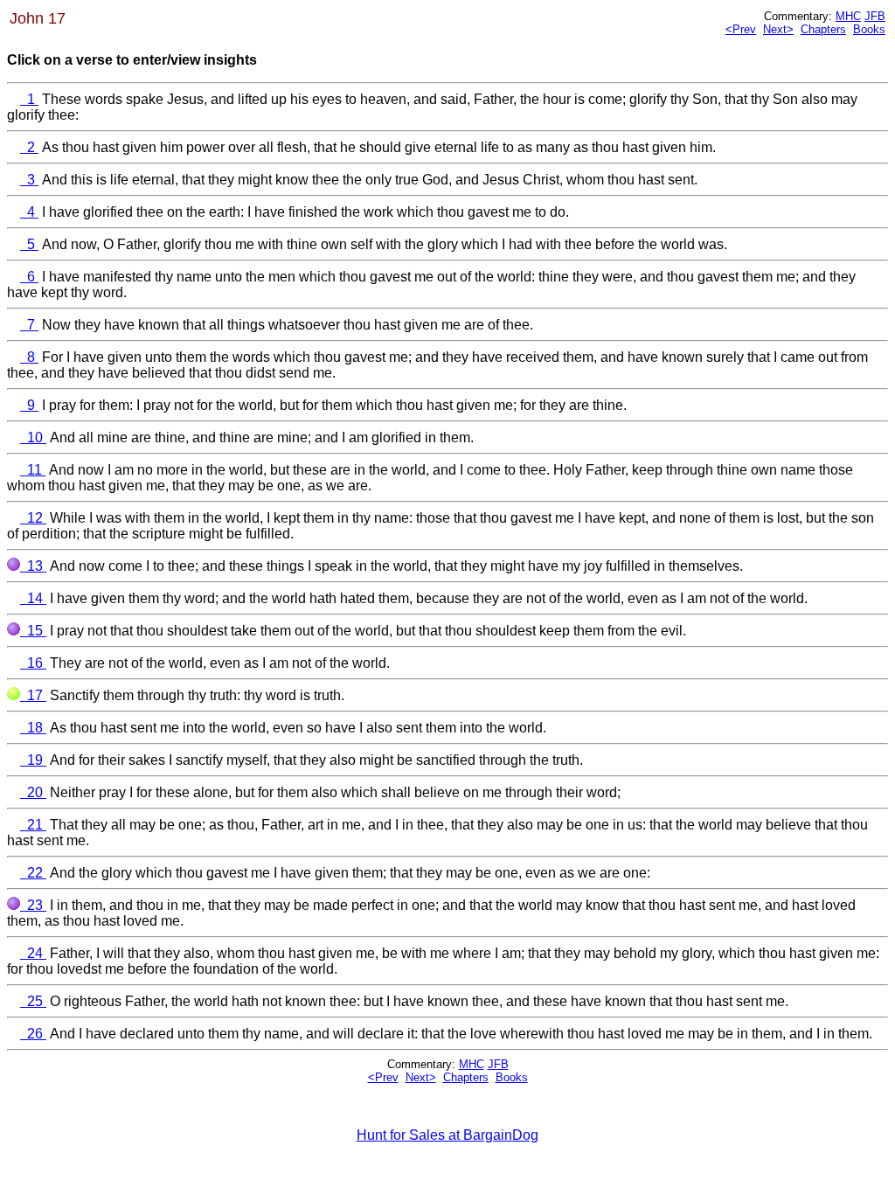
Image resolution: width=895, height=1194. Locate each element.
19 (33, 760)
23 (33, 905)
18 (33, 727)
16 (33, 663)
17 (33, 695)
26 (33, 1033)
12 (33, 517)
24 (33, 953)
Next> (778, 29)
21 (33, 824)
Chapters (823, 29)
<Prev (740, 29)
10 (33, 437)
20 (33, 792)
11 (32, 469)
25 (33, 1001)
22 (33, 872)
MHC (848, 16)
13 (33, 566)
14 (33, 598)
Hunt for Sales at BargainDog (447, 1135)
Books (869, 29)
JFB (874, 16)
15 (33, 630)
